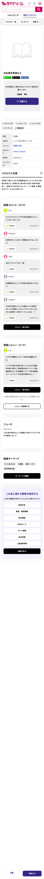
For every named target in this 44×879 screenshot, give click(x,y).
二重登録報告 (22, 543)
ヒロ (9, 210)
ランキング (25, 22)
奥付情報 (22, 518)
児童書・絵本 (17, 145)
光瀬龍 (20, 464)
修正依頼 (22, 537)
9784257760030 (19, 151)
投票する (32, 873)
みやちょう (11, 233)
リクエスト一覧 (10, 22)
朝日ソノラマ (30, 464)
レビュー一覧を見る (22, 389)
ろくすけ (11, 277)
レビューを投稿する (22, 406)
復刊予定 (22, 505)
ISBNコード (22, 524)
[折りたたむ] (41, 173)
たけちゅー (12, 300)
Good (12, 225)
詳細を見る (22, 551)
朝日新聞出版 (9, 468)
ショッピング (13, 15)
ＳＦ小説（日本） (10, 464)
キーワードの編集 (22, 476)
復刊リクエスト (30, 15)
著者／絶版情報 (22, 511)
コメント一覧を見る (22, 327)
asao (10, 256)
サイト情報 (22, 530)
